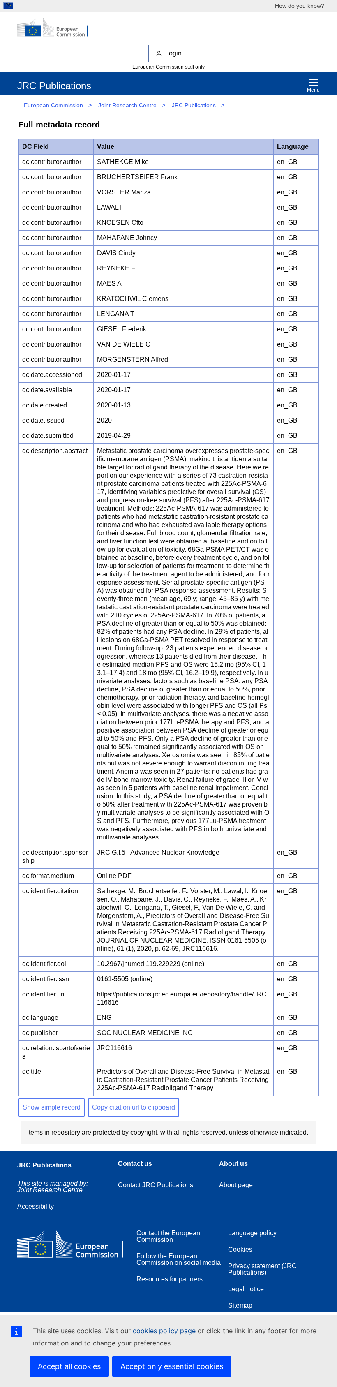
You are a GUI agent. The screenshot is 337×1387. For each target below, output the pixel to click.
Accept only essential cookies (171, 1366)
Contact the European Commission (168, 1236)
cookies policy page (164, 1331)
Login (173, 53)
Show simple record (52, 1107)
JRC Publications (194, 105)
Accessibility (35, 1206)
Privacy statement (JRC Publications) (262, 1269)
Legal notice (246, 1288)
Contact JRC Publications (155, 1184)
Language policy (252, 1233)
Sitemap (240, 1305)
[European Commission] (57, 28)
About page (236, 1184)
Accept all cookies (69, 1366)
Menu (313, 90)
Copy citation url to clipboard (133, 1107)
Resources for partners (169, 1279)
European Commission (53, 105)
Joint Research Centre (127, 105)
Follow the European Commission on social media (178, 1259)
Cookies (240, 1249)
